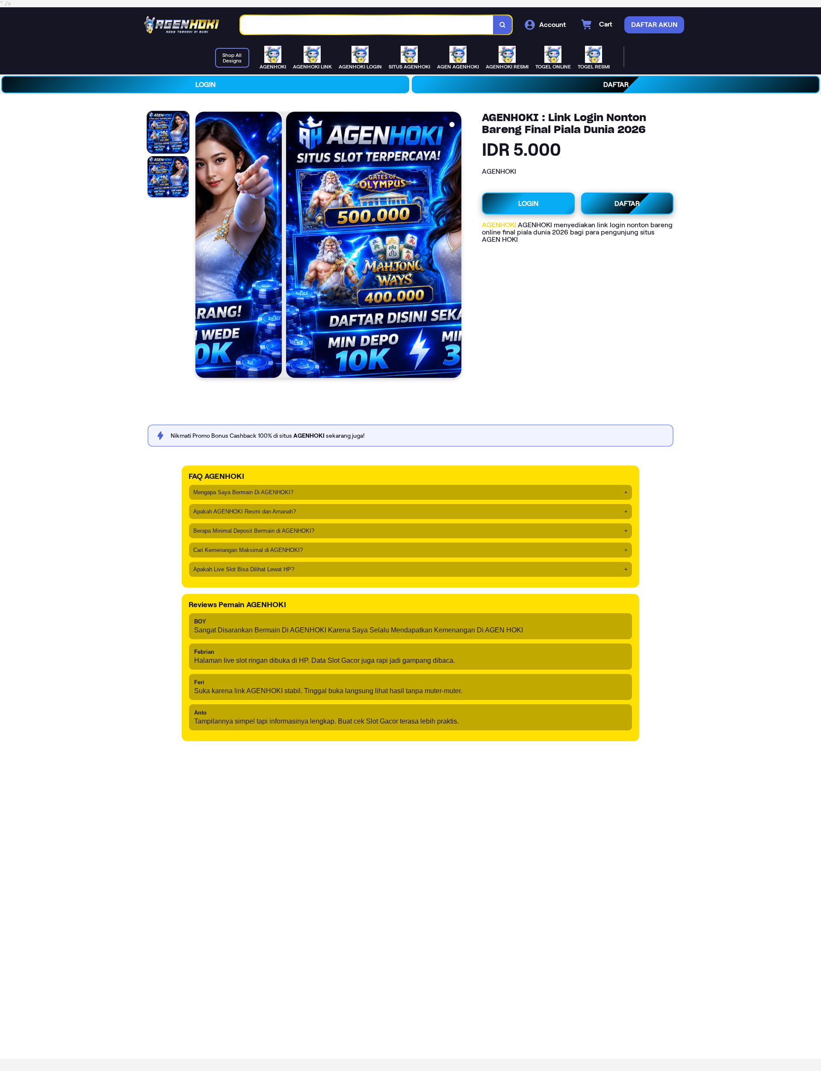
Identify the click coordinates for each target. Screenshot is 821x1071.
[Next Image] (454, 246)
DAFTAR (616, 84)
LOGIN (205, 84)
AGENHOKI (499, 224)
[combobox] (366, 25)
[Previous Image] (202, 246)
